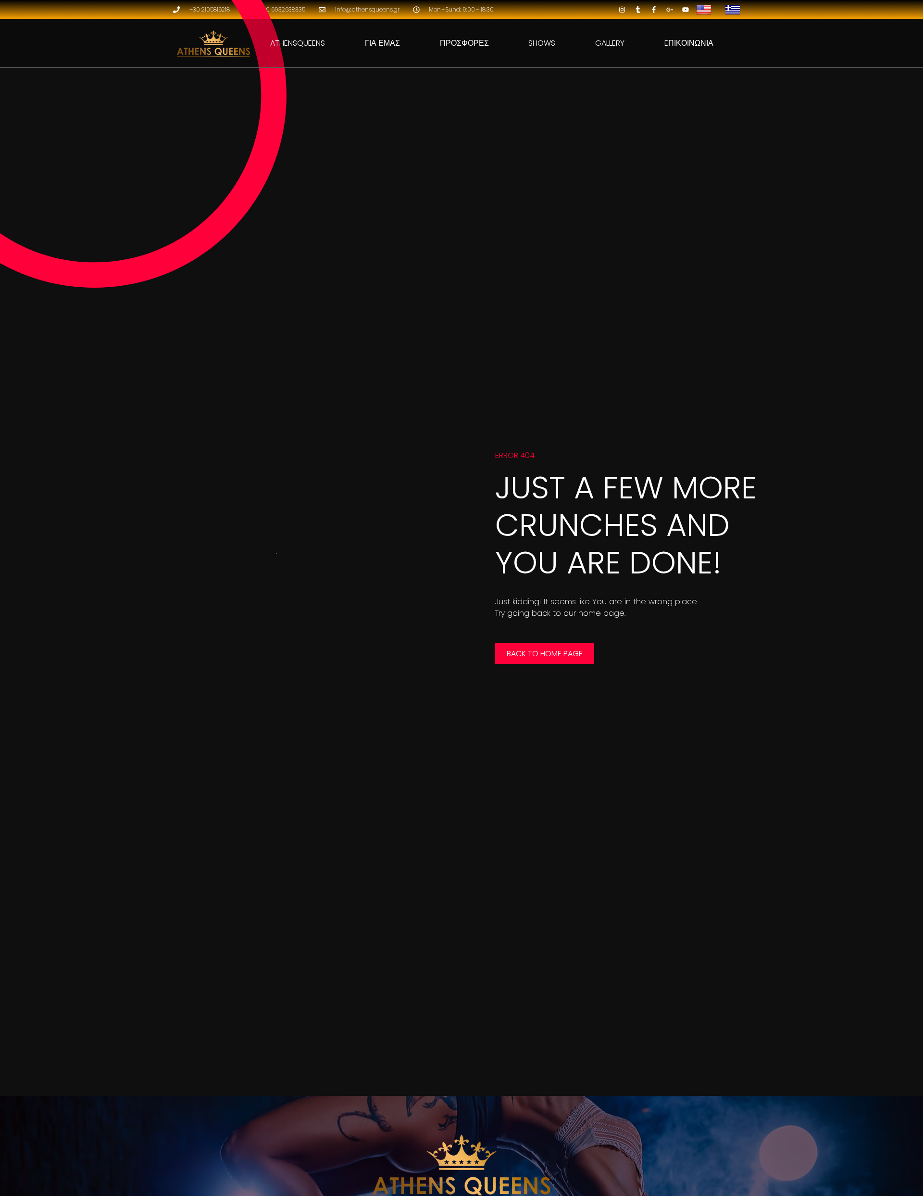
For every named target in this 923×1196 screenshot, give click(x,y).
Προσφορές (464, 43)
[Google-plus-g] (669, 9)
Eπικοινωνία (688, 43)
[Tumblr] (638, 9)
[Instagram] (622, 9)
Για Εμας (382, 43)
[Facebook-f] (654, 9)
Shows (541, 43)
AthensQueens (297, 43)
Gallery (609, 43)
